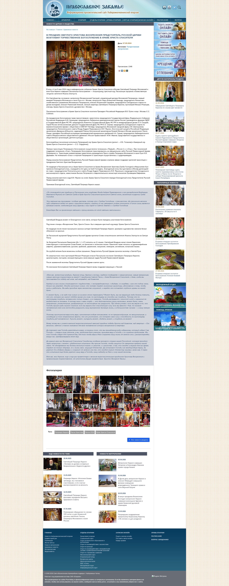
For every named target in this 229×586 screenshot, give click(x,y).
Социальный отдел (86, 538)
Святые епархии (130, 20)
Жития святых (49, 543)
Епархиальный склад (87, 557)
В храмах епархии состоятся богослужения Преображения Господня (167, 244)
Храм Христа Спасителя (105, 432)
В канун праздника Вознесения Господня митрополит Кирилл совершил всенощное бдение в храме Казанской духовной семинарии (130, 501)
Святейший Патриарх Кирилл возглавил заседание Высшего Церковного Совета (75, 497)
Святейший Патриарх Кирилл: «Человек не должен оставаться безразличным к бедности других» (77, 464)
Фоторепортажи (50, 549)
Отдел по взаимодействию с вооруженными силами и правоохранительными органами (95, 549)
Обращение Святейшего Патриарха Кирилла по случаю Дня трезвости (170, 107)
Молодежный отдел (87, 565)
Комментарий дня (51, 538)
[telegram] (175, 7)
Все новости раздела (139, 440)
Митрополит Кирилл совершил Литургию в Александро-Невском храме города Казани (131, 465)
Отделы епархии (97, 20)
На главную (50, 30)
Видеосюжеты (49, 551)
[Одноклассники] (124, 70)
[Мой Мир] (127, 70)
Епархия (82, 20)
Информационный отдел (88, 568)
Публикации (49, 540)
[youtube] (169, 7)
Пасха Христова (77, 432)
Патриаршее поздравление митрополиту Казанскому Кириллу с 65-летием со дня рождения (131, 517)
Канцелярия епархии (87, 536)
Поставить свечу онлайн (124, 538)
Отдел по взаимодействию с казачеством (94, 544)
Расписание (162, 20)
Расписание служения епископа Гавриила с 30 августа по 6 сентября (168, 211)
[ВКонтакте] (122, 70)
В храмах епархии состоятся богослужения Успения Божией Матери (168, 276)
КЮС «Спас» (84, 563)
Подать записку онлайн (124, 536)
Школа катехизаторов (87, 561)
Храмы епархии (114, 20)
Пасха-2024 (89, 432)
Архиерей (65, 20)
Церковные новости (71, 30)
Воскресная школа (86, 559)
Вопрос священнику (178, 20)
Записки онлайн (145, 20)
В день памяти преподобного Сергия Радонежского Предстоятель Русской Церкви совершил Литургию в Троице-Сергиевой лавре (170, 139)
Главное (50, 20)
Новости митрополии (52, 545)
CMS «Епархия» (75, 576)
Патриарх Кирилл (62, 432)
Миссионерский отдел (87, 555)
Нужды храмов (121, 540)
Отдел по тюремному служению (91, 552)
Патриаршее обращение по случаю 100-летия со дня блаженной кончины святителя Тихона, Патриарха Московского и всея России (78, 516)
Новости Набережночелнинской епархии (59, 536)
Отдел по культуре (86, 547)
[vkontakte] (164, 7)
